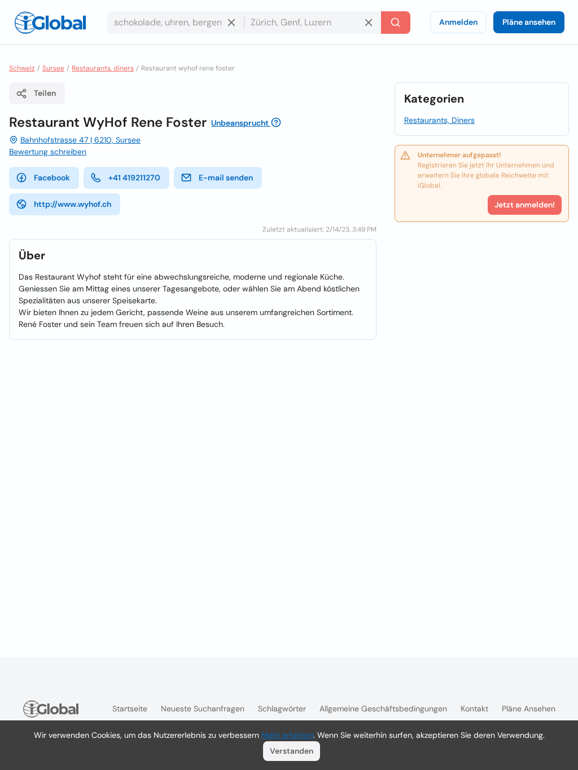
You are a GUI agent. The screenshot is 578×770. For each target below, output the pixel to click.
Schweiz (22, 68)
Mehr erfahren (287, 735)
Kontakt (474, 708)
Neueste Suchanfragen (202, 708)
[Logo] (50, 22)
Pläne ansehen (528, 22)
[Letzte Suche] (395, 22)
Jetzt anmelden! (524, 205)
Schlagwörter (282, 708)
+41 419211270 (134, 177)
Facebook (52, 177)
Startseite (129, 708)
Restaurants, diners (103, 68)
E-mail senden (226, 177)
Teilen (45, 93)
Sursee (53, 68)
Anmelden (458, 22)
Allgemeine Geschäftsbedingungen (383, 708)
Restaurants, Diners (439, 120)
